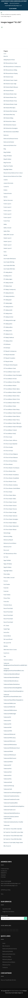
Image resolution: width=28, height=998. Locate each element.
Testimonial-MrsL (8, 779)
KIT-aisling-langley (8, 303)
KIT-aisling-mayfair (8, 310)
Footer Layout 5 (7, 217)
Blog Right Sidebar (8, 169)
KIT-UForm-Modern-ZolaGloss (11, 485)
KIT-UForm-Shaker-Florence (10, 509)
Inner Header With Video (9, 269)
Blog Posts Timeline (8, 166)
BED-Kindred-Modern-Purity (10, 101)
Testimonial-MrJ (7, 720)
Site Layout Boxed (8, 639)
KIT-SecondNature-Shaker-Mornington (13, 426)
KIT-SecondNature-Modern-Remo (12, 402)
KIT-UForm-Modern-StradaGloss (11, 474)
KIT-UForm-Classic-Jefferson (10, 440)
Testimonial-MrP (7, 765)
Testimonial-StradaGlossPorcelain (11, 799)
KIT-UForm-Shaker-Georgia (10, 512)
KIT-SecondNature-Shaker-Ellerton (12, 416)
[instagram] (8, 930)
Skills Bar (6, 646)
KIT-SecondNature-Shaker (10, 406)
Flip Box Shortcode (8, 200)
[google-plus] (17, 930)
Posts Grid (6, 588)
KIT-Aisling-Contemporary (10, 289)
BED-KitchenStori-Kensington (11, 128)
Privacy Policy (7, 598)
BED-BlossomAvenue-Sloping (10, 73)
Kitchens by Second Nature (10, 543)
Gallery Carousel (7, 227)
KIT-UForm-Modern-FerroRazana (11, 468)
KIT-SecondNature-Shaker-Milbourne (12, 423)
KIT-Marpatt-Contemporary (10, 351)
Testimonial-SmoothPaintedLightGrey (12, 792)
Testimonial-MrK (7, 724)
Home (5, 251)
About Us (6, 56)
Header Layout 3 (7, 245)
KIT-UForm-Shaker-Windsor (10, 529)
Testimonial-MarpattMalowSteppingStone (13, 700)
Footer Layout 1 (7, 203)
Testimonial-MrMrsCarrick (9, 741)
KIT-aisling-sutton (8, 330)
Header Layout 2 (7, 241)
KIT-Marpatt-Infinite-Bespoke (10, 365)
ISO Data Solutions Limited (16, 990)
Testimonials (6, 825)
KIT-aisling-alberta (8, 272)
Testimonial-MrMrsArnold (9, 734)
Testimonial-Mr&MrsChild (9, 707)
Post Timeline (7, 584)
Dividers (5, 190)
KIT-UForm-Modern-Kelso (10, 471)
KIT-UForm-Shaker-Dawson (10, 505)
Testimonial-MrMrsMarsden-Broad (12, 748)
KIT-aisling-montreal (8, 317)
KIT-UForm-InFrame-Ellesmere (11, 457)
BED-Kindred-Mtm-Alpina (9, 107)
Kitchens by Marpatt (8, 540)
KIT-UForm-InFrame (8, 450)
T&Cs (2, 894)
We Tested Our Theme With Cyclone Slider (13, 832)
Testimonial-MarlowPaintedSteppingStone (13, 691)
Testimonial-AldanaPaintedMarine (11, 677)
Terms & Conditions (8, 660)
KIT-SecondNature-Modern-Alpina (12, 389)
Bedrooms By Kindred (9, 142)
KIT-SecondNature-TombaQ (10, 430)
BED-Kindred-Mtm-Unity (9, 114)
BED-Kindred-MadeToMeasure (11, 87)
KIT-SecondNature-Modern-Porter (12, 399)
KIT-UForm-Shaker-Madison (10, 522)
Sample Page (7, 629)
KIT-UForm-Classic (8, 437)
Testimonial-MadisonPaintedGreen (12, 684)
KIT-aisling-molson (8, 313)
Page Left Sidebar (8, 564)
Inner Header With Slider (9, 265)
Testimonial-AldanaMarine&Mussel (12, 674)
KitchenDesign (7, 533)
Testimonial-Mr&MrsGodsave (10, 710)
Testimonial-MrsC (8, 768)
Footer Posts (7, 221)
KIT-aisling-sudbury (8, 327)
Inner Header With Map (9, 262)
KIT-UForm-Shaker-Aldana (10, 495)
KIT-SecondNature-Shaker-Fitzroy (12, 419)
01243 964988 (13, 8)
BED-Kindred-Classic (8, 77)
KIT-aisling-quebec (8, 323)
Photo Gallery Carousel (9, 577)
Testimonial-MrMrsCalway (10, 737)
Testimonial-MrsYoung (9, 785)
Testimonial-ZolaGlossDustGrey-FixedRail (13, 822)
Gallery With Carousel (9, 234)
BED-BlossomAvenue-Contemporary (12, 66)
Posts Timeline (7, 594)
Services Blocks (7, 636)
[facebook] (18, 8)
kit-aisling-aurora (8, 275)
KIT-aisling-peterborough (9, 320)
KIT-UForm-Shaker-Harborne (10, 516)
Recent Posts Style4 (8, 622)
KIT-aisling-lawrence (8, 306)
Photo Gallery (7, 574)
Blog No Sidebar (7, 159)
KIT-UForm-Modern (8, 464)
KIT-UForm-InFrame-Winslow (10, 461)
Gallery (5, 224)
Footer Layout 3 (7, 210)
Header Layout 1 (7, 238)
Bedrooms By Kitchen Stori (10, 145)
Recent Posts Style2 (8, 615)
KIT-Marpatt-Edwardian (9, 354)
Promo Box (6, 601)
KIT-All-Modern (7, 344)
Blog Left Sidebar (8, 155)
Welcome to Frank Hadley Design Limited (13, 842)
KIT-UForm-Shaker (8, 492)
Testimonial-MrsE (8, 772)
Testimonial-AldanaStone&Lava (11, 681)
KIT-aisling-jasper (8, 299)
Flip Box (5, 197)
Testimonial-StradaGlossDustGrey (11, 796)
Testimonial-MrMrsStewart (10, 755)
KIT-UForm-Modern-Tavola (10, 481)
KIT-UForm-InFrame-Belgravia (11, 454)
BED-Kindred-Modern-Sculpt (10, 104)
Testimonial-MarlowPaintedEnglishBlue (13, 687)
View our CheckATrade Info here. (8, 980)
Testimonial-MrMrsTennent (10, 758)
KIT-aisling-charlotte (8, 282)
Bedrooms (6, 135)
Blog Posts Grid (7, 162)
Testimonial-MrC (7, 717)
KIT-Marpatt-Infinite (8, 361)
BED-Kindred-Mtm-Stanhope (10, 111)
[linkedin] (20, 8)
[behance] (14, 930)
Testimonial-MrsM (8, 782)
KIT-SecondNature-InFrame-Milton (12, 382)
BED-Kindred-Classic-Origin (10, 83)
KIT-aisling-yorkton (8, 341)
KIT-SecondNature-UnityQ (10, 433)
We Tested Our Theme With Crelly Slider (13, 829)
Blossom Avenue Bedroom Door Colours (13, 173)
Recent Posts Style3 (8, 618)
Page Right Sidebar (8, 570)
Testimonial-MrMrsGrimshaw (10, 744)
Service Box (6, 632)
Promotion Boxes (8, 605)
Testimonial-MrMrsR (8, 751)
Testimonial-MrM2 (8, 731)
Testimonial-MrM (7, 727)
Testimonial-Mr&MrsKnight (10, 713)
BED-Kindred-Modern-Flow (10, 97)
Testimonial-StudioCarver (10, 809)
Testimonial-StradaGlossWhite (11, 803)
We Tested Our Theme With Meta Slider (13, 839)
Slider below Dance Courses (10, 649)
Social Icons (6, 653)
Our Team (6, 557)
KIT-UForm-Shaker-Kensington (11, 519)
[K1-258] (14, 35)
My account (6, 550)
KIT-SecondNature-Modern (10, 385)
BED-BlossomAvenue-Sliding (10, 70)
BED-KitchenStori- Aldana (10, 121)
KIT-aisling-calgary (8, 279)
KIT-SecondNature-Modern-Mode (11, 395)
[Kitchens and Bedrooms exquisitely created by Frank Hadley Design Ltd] (1, 11)
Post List (6, 581)
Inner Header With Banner (10, 258)
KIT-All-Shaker (7, 347)
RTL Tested (6, 625)
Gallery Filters (7, 231)
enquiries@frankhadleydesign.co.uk (12, 883)
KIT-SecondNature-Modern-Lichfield (12, 392)
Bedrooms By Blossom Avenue (11, 138)
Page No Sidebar (7, 567)
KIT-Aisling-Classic (8, 286)
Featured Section (8, 193)
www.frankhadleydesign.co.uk (10, 885)
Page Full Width (7, 560)
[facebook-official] (2, 930)
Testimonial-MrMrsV (8, 761)
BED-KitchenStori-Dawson (10, 125)
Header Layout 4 (7, 248)
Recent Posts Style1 (8, 608)
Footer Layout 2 (7, 207)
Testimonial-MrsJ (7, 775)
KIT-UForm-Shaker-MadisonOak (11, 526)
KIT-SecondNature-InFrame (10, 378)
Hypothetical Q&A (6, 909)
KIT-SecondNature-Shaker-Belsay (12, 409)
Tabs (5, 656)
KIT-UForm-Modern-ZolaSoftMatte (12, 488)
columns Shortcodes (8, 183)
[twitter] (5, 930)
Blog (5, 149)
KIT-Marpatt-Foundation (9, 358)
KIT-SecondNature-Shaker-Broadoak (12, 413)
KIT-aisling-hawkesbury (9, 296)
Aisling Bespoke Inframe (9, 59)
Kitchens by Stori (7, 546)
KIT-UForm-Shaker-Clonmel (10, 502)
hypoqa (5, 255)
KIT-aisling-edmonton (9, 293)
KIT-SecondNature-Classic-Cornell (12, 371)
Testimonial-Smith (8, 789)
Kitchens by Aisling (8, 536)
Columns (6, 179)
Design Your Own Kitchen (8, 911)
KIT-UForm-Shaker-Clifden (10, 498)
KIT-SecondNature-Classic (10, 368)
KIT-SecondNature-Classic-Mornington (13, 375)
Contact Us (6, 186)
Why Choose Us (7, 846)
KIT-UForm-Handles (8, 447)
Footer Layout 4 (7, 214)
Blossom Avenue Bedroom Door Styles (13, 176)
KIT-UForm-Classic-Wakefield (10, 443)
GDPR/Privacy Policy (5, 890)
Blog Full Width (7, 152)
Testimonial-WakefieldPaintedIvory (12, 813)
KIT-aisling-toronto (8, 334)
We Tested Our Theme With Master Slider (13, 835)
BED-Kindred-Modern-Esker (10, 94)
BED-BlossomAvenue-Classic (10, 63)
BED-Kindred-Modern (9, 90)
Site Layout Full (7, 642)
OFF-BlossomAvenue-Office (10, 553)
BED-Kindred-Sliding (8, 118)
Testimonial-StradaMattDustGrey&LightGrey (14, 806)
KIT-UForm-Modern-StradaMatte (11, 478)
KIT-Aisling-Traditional (9, 337)
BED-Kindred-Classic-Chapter (10, 80)
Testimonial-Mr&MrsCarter (10, 703)
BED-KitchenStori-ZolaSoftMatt (11, 131)
